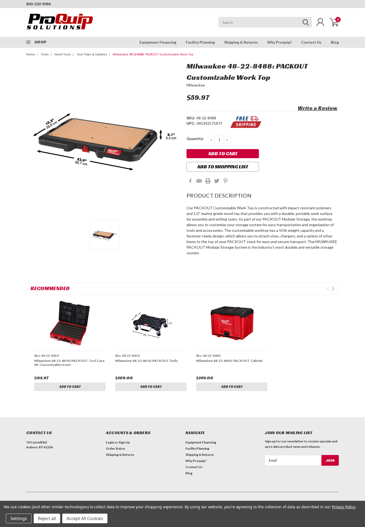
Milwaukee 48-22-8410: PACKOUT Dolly (146, 361)
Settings (18, 518)
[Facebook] (190, 181)
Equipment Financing (157, 42)
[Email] (199, 181)
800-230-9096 (38, 4)
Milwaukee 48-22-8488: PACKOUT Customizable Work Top (153, 54)
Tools (45, 54)
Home (30, 54)
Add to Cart (70, 386)
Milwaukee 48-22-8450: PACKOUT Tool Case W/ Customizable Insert (69, 363)
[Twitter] (216, 181)
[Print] (208, 181)
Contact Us (311, 42)
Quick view (70, 323)
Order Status (115, 448)
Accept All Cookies (85, 518)
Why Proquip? (279, 42)
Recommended (50, 288)
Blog (335, 42)
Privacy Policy (343, 506)
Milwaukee (196, 85)
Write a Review (317, 107)
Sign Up (124, 442)
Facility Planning (200, 42)
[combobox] (265, 22)
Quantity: (195, 138)
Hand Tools (63, 54)
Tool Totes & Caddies (92, 54)
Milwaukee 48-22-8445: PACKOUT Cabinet (229, 361)
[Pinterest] (225, 181)
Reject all (47, 518)
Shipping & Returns (241, 42)
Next (333, 288)
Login (110, 442)
